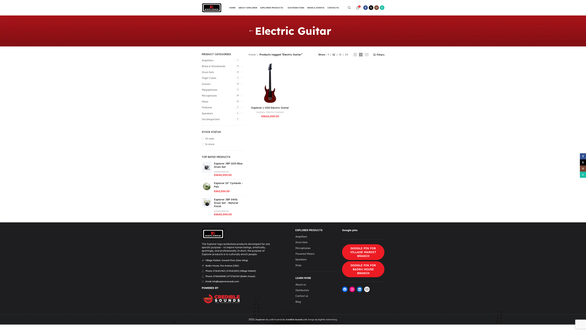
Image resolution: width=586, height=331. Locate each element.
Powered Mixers (304, 253)
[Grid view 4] (366, 55)
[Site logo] (212, 7)
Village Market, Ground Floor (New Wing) (226, 260)
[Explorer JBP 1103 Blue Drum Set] (207, 169)
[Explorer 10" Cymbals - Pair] (207, 187)
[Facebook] (345, 289)
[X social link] (371, 7)
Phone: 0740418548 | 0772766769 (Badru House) (230, 276)
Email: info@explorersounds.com (222, 281)
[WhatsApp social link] (382, 7)
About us (300, 284)
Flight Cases (209, 78)
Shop (298, 265)
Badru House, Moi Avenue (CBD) (222, 265)
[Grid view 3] (360, 55)
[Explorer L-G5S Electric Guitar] (270, 83)
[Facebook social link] (365, 7)
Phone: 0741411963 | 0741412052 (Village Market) (230, 271)
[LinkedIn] (359, 289)
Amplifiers (207, 60)
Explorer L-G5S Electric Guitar (270, 107)
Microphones (209, 95)
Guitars (206, 84)
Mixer (205, 101)
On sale (209, 138)
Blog (298, 301)
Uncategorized (211, 119)
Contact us (301, 295)
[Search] (349, 8)
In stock (209, 144)
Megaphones (209, 89)
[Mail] (367, 289)
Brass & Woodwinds (213, 66)
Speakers (207, 113)
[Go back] (251, 31)
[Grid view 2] (355, 55)
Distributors (302, 290)
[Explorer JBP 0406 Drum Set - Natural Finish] (207, 207)
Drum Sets (208, 72)
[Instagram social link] (376, 7)
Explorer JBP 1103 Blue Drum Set (228, 165)
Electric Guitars (275, 112)
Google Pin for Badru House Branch (363, 269)
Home (252, 54)
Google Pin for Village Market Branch (363, 252)
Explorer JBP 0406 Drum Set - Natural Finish (226, 203)
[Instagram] (352, 289)
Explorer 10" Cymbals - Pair (228, 185)
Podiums (207, 107)
